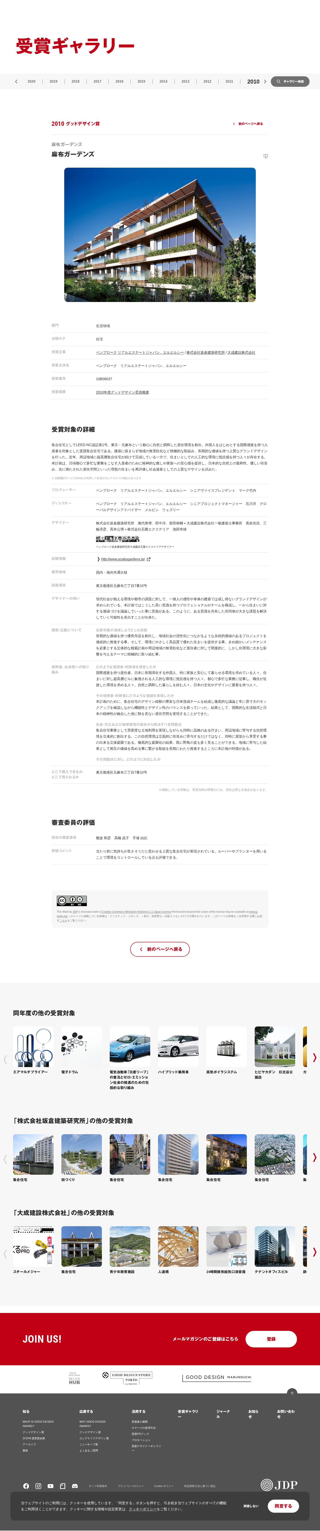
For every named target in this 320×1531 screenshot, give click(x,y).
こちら (63, 920)
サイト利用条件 (98, 1486)
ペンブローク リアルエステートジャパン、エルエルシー (140, 352)
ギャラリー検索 (293, 81)
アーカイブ (29, 1444)
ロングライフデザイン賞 (94, 1438)
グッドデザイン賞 (33, 1432)
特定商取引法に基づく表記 (200, 1486)
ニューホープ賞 (88, 1444)
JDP (75, 911)
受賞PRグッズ (140, 1434)
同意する (283, 1506)
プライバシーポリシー (131, 1486)
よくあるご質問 (88, 1450)
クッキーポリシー (143, 1509)
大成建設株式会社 (241, 352)
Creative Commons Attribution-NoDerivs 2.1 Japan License (136, 911)
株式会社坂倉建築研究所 (206, 352)
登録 (271, 1339)
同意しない (251, 1506)
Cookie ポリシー (164, 1486)
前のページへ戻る (251, 124)
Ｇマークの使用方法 (144, 1427)
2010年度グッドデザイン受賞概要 (122, 392)
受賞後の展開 (140, 1421)
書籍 (25, 1450)
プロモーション (141, 1440)
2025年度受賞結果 (34, 1438)
